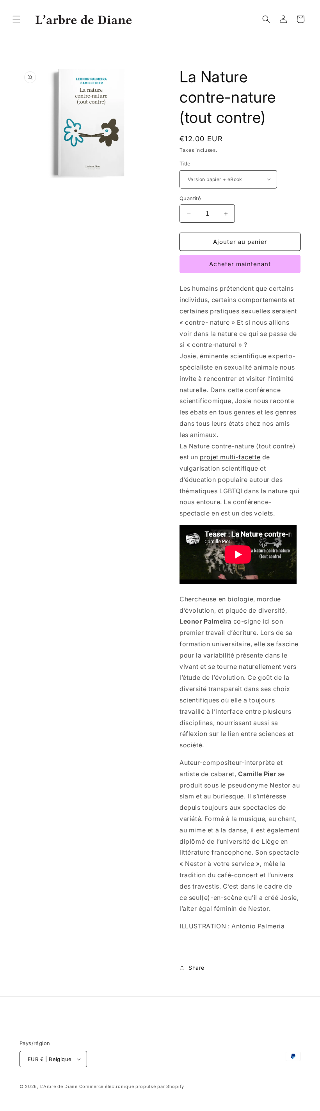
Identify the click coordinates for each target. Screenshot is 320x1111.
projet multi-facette (230, 457)
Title (185, 163)
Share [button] (196, 967)
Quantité (190, 198)
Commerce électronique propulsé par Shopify (131, 1086)
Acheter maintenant (240, 264)
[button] (16, 19)
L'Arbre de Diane (59, 1086)
